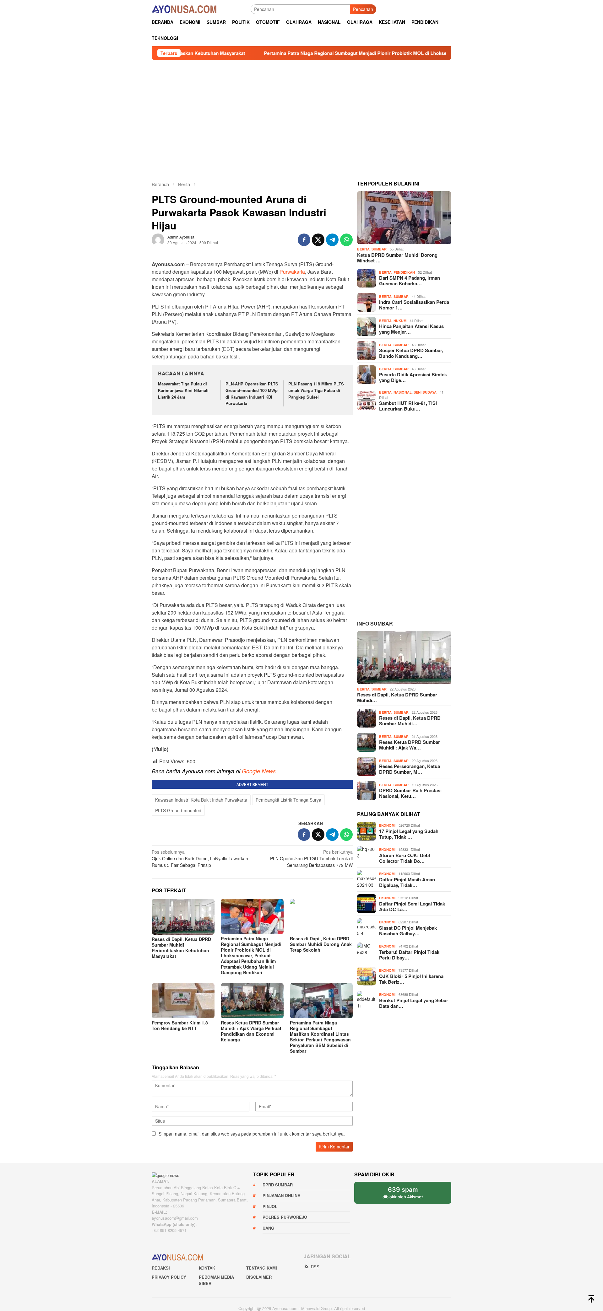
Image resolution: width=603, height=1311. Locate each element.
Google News (259, 898)
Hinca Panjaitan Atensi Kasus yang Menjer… (411, 324)
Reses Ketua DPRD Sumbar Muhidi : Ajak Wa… (409, 719)
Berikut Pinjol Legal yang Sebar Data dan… (413, 977)
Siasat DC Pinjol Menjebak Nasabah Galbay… (408, 904)
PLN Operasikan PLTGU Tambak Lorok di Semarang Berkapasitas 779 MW (311, 1161)
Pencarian (363, 9)
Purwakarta (292, 398)
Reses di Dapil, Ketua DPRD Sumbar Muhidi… (397, 671)
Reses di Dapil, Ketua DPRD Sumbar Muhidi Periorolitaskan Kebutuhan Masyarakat (181, 1250)
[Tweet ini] (318, 234)
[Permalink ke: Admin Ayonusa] (158, 234)
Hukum (400, 315)
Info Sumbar (375, 597)
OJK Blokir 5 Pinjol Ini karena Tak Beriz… (411, 953)
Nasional (403, 386)
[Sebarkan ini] (304, 234)
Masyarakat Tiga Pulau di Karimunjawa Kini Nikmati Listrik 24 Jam (183, 517)
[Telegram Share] (332, 234)
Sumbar (379, 244)
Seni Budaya (425, 386)
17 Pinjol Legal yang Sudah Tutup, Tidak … (408, 808)
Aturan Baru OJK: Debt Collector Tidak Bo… (404, 832)
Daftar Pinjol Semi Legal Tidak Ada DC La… (412, 880)
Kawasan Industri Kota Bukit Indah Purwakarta (201, 1102)
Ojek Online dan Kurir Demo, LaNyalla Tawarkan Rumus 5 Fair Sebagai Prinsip (200, 1161)
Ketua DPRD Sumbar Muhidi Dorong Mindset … (397, 252)
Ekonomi (387, 799)
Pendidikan (404, 267)
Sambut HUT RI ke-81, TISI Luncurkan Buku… (408, 400)
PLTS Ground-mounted (178, 1113)
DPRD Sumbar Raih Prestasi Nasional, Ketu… (410, 767)
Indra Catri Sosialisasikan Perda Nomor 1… (414, 299)
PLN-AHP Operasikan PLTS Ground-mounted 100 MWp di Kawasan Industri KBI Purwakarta (251, 520)
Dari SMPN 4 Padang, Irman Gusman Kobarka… (409, 275)
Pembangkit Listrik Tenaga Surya (288, 1102)
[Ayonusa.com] (184, 8)
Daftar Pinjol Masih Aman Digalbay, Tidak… (407, 856)
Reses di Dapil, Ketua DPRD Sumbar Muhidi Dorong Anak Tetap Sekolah (321, 1247)
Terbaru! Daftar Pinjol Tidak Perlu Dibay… (409, 928)
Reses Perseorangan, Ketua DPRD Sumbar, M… (409, 743)
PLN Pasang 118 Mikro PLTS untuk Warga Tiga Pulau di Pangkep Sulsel (316, 517)
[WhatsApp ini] (346, 234)
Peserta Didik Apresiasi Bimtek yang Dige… (413, 372)
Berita (363, 244)
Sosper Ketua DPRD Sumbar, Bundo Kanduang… (411, 348)
